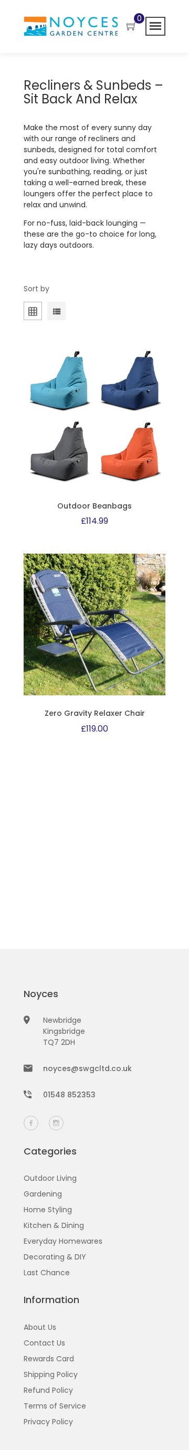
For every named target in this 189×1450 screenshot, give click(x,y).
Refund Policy (48, 1390)
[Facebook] (31, 1123)
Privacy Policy (48, 1421)
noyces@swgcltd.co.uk (87, 1068)
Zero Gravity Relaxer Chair (95, 713)
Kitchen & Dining (54, 1225)
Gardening (43, 1194)
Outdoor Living (50, 1178)
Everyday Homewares (63, 1241)
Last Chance (47, 1272)
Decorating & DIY (55, 1257)
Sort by (36, 288)
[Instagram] (56, 1123)
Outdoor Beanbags (94, 506)
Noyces (41, 993)
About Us (40, 1327)
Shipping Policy (51, 1374)
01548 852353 (69, 1094)
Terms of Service (55, 1406)
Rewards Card (49, 1358)
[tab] (56, 313)
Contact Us (44, 1343)
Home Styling (48, 1209)
